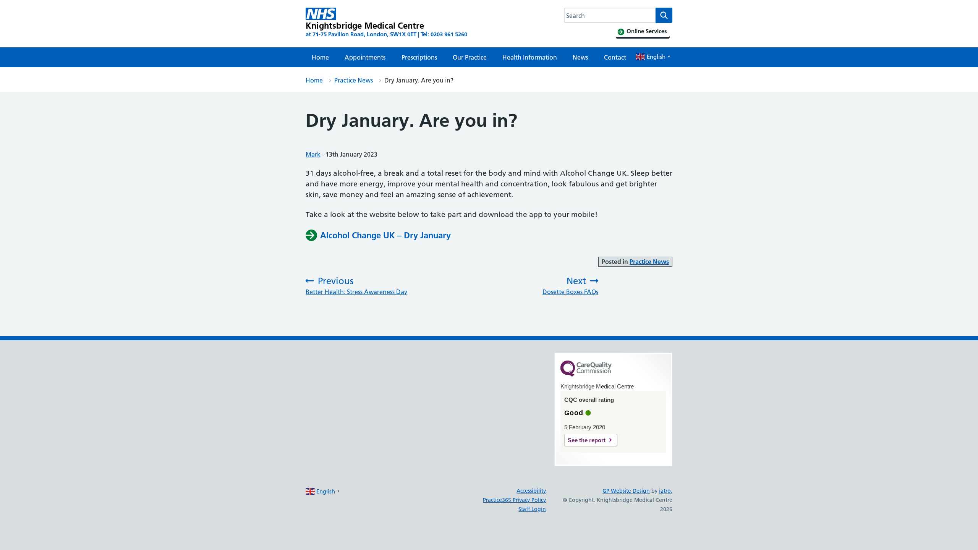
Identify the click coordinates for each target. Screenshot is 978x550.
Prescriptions (419, 57)
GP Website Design (626, 490)
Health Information (529, 57)
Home (320, 57)
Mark (313, 154)
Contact (615, 57)
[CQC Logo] (586, 375)
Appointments (365, 57)
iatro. (665, 490)
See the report (587, 440)
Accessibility (531, 490)
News (580, 57)
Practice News (353, 80)
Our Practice (470, 57)
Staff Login (532, 509)
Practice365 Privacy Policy (514, 500)
